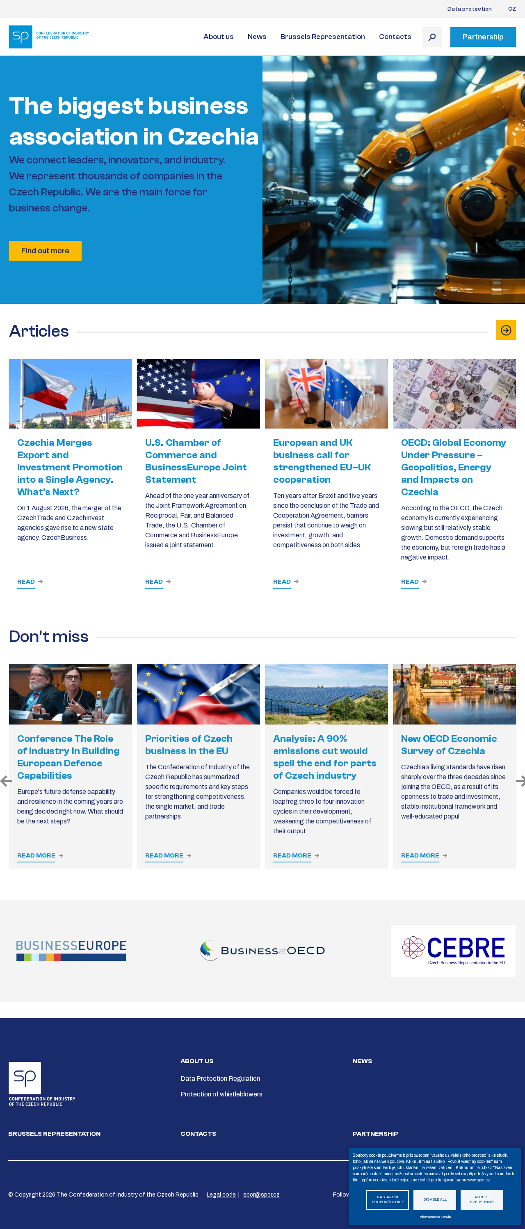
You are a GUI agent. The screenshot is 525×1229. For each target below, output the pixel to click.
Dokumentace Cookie (434, 1217)
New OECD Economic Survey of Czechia (449, 745)
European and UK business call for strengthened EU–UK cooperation (322, 461)
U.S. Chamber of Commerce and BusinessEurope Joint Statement (196, 461)
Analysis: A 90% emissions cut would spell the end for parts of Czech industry (325, 757)
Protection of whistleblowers (221, 1094)
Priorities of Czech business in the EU (189, 745)
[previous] (4, 782)
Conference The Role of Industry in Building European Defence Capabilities (68, 757)
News (257, 36)
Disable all (435, 1199)
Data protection (469, 9)
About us (218, 36)
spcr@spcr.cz (261, 1195)
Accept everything (482, 1199)
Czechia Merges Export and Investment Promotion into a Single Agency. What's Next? (70, 467)
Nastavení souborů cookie (388, 1199)
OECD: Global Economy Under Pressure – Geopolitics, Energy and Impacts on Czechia (454, 467)
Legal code (221, 1195)
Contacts (395, 36)
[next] (520, 782)
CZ (512, 9)
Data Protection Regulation (220, 1078)
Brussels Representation (323, 36)
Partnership (375, 1133)
